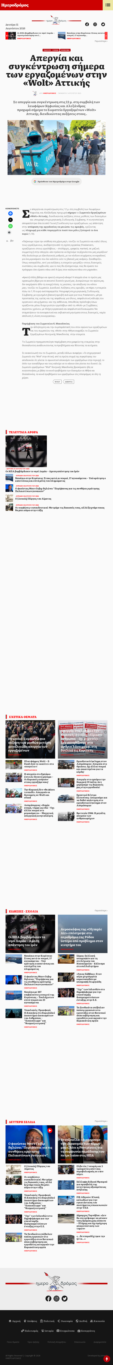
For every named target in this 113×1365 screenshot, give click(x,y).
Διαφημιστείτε (100, 1342)
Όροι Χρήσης (33, 1342)
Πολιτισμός (31, 1330)
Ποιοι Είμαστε (13, 1342)
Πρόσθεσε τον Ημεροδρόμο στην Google (58, 181)
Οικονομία (66, 1321)
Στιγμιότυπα (67, 1330)
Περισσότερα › (101, 41)
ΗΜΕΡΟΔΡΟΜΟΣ (49, 93)
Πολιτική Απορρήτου (56, 1342)
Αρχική (16, 1321)
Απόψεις (32, 1321)
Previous (6, 36)
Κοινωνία (99, 1321)
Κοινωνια (65, 50)
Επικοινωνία (79, 1342)
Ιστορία (49, 1330)
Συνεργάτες (88, 1330)
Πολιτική (48, 1321)
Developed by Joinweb (97, 1355)
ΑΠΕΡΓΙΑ (68, 381)
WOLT (57, 381)
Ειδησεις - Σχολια (51, 50)
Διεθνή (83, 1321)
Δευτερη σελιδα (22, 1122)
